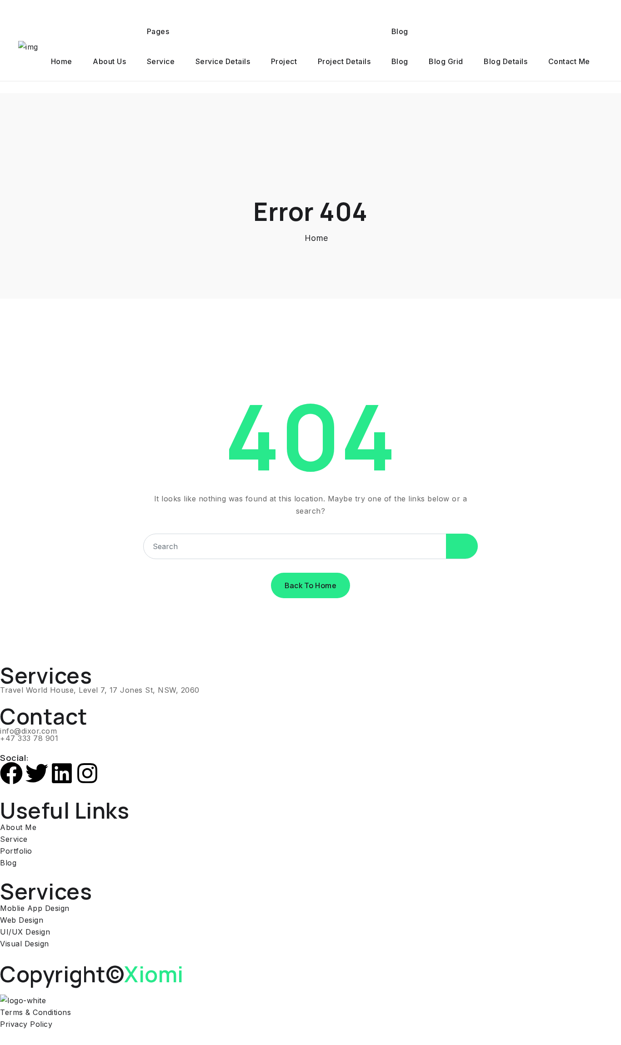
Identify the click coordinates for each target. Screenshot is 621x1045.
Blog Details (505, 61)
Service (161, 61)
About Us (109, 61)
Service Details (222, 61)
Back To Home (310, 585)
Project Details (344, 61)
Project (284, 61)
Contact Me (569, 61)
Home (61, 61)
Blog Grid (446, 61)
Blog (399, 31)
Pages (158, 31)
